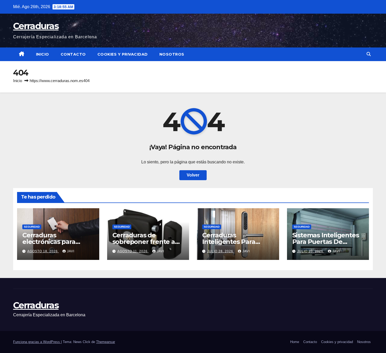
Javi (70, 251)
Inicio (42, 54)
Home (294, 342)
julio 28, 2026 (220, 251)
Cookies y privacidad (122, 54)
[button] (369, 54)
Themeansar (105, 342)
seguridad (32, 226)
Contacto (73, 54)
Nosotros (171, 54)
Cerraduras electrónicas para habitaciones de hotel (55, 241)
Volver (193, 175)
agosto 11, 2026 (133, 251)
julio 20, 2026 (310, 251)
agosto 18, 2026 (43, 251)
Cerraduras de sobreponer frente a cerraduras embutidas (146, 241)
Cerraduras (36, 25)
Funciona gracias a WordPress (37, 342)
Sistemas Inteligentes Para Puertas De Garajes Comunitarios (325, 241)
